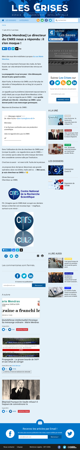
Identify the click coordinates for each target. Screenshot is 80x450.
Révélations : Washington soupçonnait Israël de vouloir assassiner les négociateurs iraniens (71, 279)
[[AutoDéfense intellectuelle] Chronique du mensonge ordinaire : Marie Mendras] (21, 308)
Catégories (24, 20)
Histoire (67, 145)
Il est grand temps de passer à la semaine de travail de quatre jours (71, 264)
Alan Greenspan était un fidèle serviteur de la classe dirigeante (71, 135)
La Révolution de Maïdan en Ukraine (16, 372)
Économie (68, 259)
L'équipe (20, 447)
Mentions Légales (36, 447)
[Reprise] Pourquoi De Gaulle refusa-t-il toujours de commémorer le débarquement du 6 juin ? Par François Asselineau (20, 403)
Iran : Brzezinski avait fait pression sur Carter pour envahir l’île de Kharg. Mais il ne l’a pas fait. (70, 150)
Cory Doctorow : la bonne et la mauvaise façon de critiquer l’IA (70, 121)
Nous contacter (9, 447)
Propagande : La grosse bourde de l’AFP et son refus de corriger (20, 360)
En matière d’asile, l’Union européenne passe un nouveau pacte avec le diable (70, 293)
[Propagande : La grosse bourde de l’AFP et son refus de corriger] (21, 347)
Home (4, 25)
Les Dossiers (11, 20)
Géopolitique (22, 329)
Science (67, 116)
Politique (68, 130)
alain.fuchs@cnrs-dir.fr (25, 118)
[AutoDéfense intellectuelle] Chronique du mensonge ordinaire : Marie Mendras (20, 321)
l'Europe (67, 288)
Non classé (69, 273)
